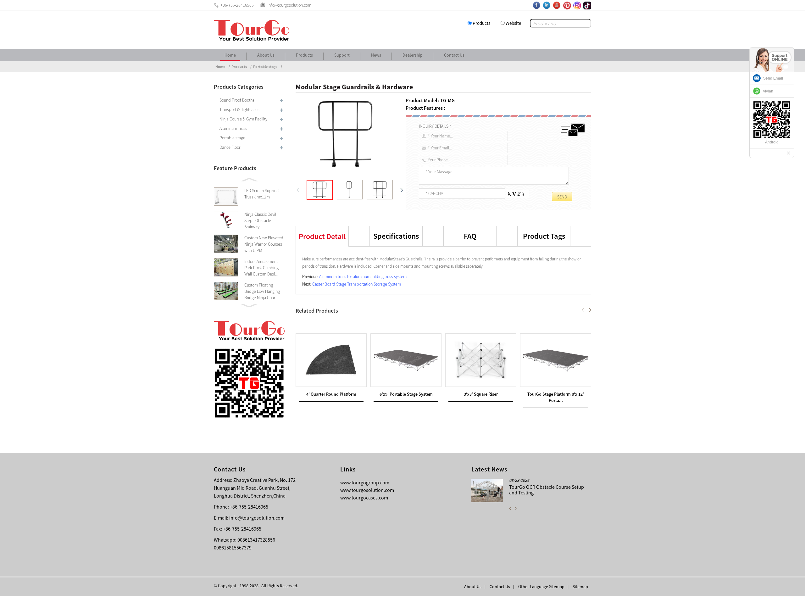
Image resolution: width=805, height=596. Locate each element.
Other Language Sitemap (541, 586)
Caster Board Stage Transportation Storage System (356, 284)
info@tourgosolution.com (257, 518)
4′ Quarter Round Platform (331, 394)
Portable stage (265, 66)
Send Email (773, 78)
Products (481, 23)
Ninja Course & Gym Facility (243, 119)
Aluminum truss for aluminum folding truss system (363, 276)
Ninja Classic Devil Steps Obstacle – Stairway (260, 220)
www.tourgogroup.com (364, 482)
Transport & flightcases (239, 109)
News (376, 55)
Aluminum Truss (233, 128)
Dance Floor (229, 147)
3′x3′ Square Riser (481, 394)
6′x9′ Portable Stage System (406, 394)
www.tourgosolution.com (367, 490)
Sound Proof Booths (236, 100)
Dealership (412, 55)
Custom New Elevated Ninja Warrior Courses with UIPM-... (263, 244)
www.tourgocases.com (364, 497)
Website (513, 23)
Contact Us (454, 55)
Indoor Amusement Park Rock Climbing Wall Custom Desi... (261, 268)
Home (230, 55)
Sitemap (580, 586)
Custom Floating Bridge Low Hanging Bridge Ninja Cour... (262, 291)
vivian (768, 91)
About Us (266, 55)
